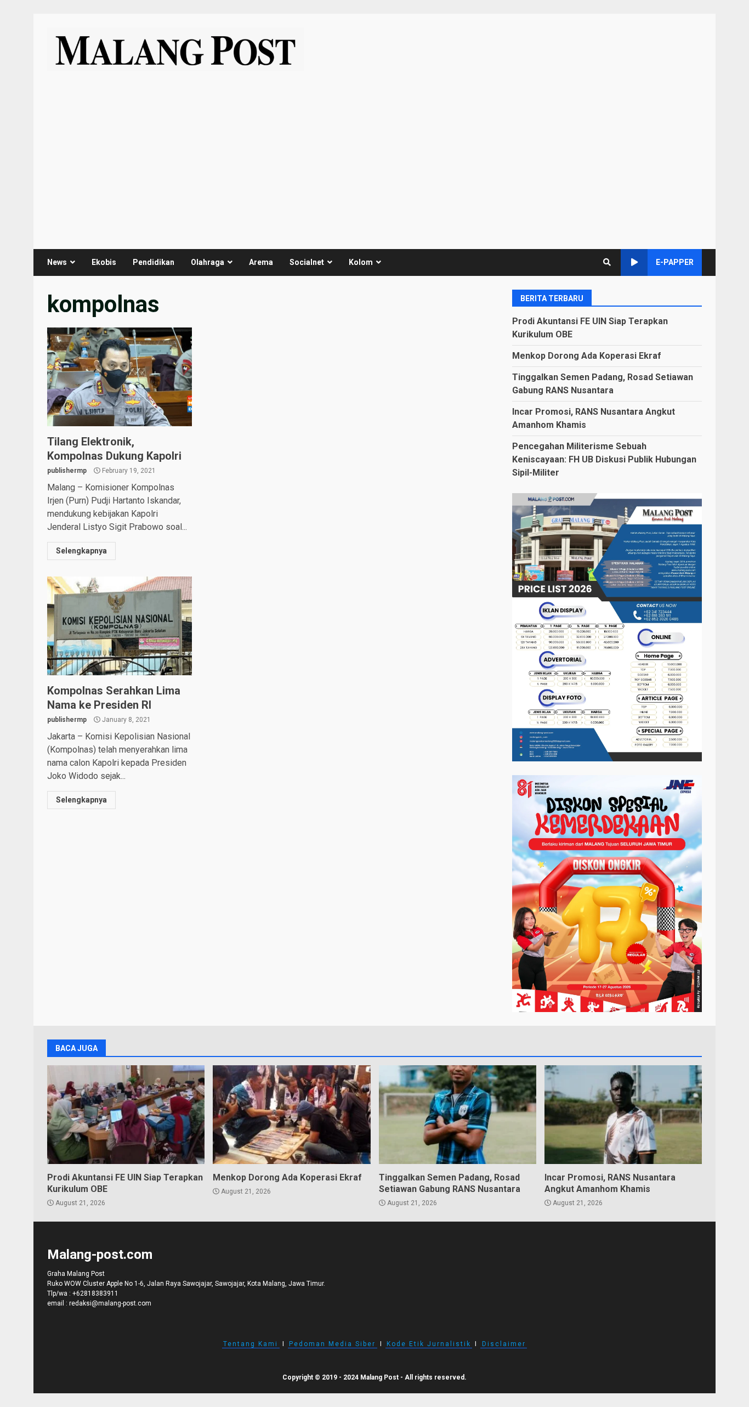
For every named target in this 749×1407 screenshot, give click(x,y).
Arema (261, 262)
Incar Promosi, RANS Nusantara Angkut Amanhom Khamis (623, 1114)
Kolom (361, 262)
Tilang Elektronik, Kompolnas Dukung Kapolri (119, 376)
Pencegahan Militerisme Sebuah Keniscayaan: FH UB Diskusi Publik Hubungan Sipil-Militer (604, 459)
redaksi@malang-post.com (110, 1303)
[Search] (607, 262)
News (57, 262)
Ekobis (104, 262)
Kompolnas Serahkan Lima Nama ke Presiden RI (119, 626)
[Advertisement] (374, 153)
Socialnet (307, 262)
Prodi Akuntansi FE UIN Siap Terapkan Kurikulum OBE (126, 1114)
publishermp (67, 470)
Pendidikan (153, 262)
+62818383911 (95, 1293)
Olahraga (207, 262)
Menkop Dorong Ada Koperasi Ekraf (586, 356)
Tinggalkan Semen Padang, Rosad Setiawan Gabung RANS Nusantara (457, 1114)
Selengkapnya (81, 550)
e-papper (675, 262)
